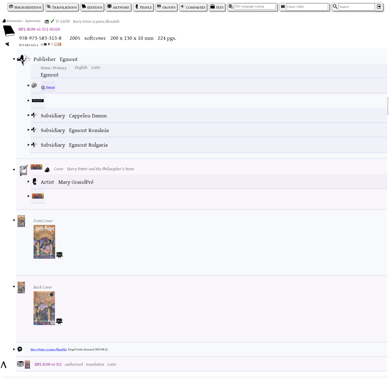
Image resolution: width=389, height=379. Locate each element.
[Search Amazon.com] (49, 45)
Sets (220, 7)
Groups (169, 7)
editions (94, 7)
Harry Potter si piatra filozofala (48, 349)
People (146, 7)
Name (54, 67)
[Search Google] (52, 45)
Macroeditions (27, 7)
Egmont (50, 87)
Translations (64, 7)
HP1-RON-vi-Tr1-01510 (39, 29)
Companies (195, 7)
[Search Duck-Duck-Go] (59, 45)
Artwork (121, 7)
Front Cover (43, 220)
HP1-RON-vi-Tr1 (48, 364)
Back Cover (43, 287)
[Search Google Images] (56, 45)
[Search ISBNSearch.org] (45, 45)
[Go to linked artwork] (59, 254)
